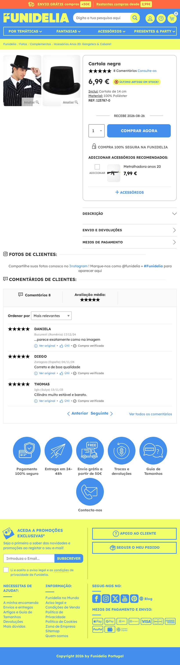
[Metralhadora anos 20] (113, 173)
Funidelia (9, 44)
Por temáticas (23, 31)
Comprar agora (139, 130)
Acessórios (110, 31)
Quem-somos (56, 636)
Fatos (23, 44)
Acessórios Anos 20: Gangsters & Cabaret (82, 44)
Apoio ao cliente (137, 533)
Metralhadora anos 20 (142, 166)
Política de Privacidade (55, 614)
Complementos (40, 44)
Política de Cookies (61, 621)
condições (61, 570)
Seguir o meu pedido (137, 547)
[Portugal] (96, 599)
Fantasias (66, 31)
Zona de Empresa (60, 626)
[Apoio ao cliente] (161, 18)
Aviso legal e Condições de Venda (62, 605)
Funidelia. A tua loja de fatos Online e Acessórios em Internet (36, 17)
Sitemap (52, 631)
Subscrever (69, 558)
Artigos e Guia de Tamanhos (17, 614)
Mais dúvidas (14, 626)
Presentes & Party (152, 31)
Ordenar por (19, 315)
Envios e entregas (18, 607)
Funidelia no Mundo (62, 598)
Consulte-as (147, 71)
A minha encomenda (20, 602)
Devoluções (13, 621)
